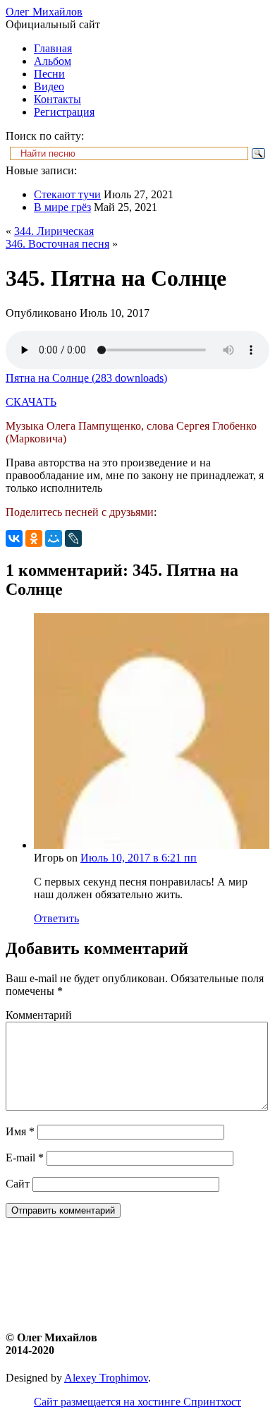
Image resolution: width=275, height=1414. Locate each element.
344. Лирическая (54, 231)
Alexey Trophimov (106, 1378)
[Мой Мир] (53, 538)
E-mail (25, 1158)
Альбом (52, 61)
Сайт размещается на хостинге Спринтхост (137, 1402)
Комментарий (39, 1015)
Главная (53, 48)
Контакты (57, 99)
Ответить (56, 918)
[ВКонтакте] (14, 538)
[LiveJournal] (73, 538)
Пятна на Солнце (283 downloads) (86, 378)
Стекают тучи (67, 194)
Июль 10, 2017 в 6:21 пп (138, 858)
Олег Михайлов (44, 12)
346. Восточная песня (57, 244)
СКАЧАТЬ (31, 402)
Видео (49, 86)
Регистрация (64, 112)
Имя (20, 1131)
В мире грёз (62, 207)
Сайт (18, 1184)
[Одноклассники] (33, 538)
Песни (49, 74)
